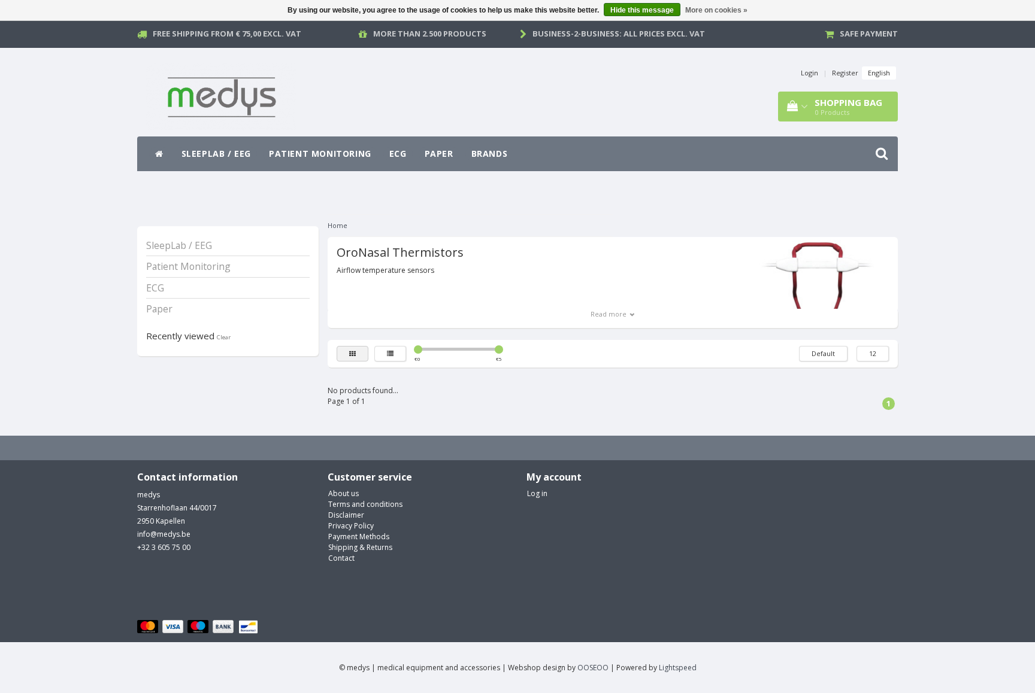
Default (823, 353)
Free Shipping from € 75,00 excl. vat (227, 33)
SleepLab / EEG (216, 153)
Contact (341, 558)
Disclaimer (346, 515)
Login (809, 72)
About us (343, 493)
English (879, 72)
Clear (224, 337)
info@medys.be (163, 534)
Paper (439, 153)
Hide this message (642, 10)
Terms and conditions (365, 504)
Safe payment (869, 33)
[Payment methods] (199, 627)
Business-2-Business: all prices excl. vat (618, 33)
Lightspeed (678, 667)
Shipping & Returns (360, 547)
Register (845, 72)
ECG (398, 153)
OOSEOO (593, 667)
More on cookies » (716, 10)
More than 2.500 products (429, 33)
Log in (537, 493)
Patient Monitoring (320, 153)
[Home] (159, 153)
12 (872, 353)
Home (337, 225)
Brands (489, 153)
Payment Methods (358, 536)
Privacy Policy (351, 526)
